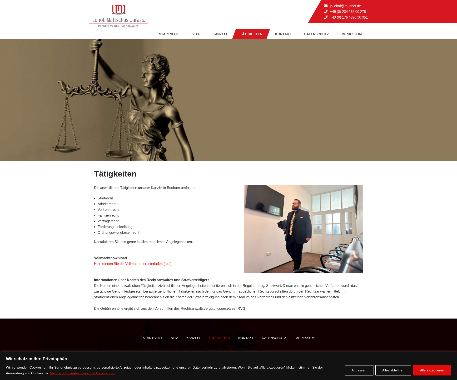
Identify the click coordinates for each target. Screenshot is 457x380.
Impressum (352, 34)
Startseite (169, 34)
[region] (228, 366)
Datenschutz (316, 34)
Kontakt (283, 34)
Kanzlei (220, 34)
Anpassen (359, 370)
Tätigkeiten (251, 34)
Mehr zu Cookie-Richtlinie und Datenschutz (82, 373)
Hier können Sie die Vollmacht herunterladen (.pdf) (133, 264)
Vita (196, 34)
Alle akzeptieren (432, 370)
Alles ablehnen (393, 370)
